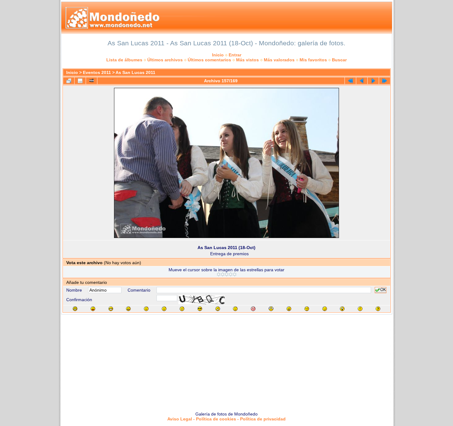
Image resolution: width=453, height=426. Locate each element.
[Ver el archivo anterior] (361, 80)
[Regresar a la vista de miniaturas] (68, 80)
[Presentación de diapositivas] (91, 80)
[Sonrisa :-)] (128, 308)
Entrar (235, 54)
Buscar (339, 59)
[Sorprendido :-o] (217, 308)
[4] (231, 274)
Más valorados (279, 59)
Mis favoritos (313, 59)
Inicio (218, 54)
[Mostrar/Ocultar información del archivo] (80, 80)
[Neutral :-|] (146, 308)
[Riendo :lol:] (75, 308)
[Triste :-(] (164, 308)
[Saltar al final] (384, 80)
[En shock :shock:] (271, 308)
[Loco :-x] (289, 308)
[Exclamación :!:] (360, 308)
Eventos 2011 (97, 72)
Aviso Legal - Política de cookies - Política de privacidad (226, 418)
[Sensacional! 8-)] (200, 308)
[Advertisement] (226, 360)
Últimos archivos (165, 59)
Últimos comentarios (209, 59)
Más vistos (247, 59)
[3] (227, 274)
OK (383, 290)
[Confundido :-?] (235, 308)
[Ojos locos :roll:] (306, 308)
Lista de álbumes (124, 59)
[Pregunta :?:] (378, 308)
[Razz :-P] (93, 308)
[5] (235, 274)
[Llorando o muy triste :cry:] (182, 308)
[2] (223, 274)
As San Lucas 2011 (135, 72)
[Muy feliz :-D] (110, 308)
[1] (219, 274)
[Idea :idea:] (342, 308)
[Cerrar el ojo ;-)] (324, 308)
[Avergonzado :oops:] (253, 308)
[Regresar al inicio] (350, 80)
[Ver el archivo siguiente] (373, 80)
